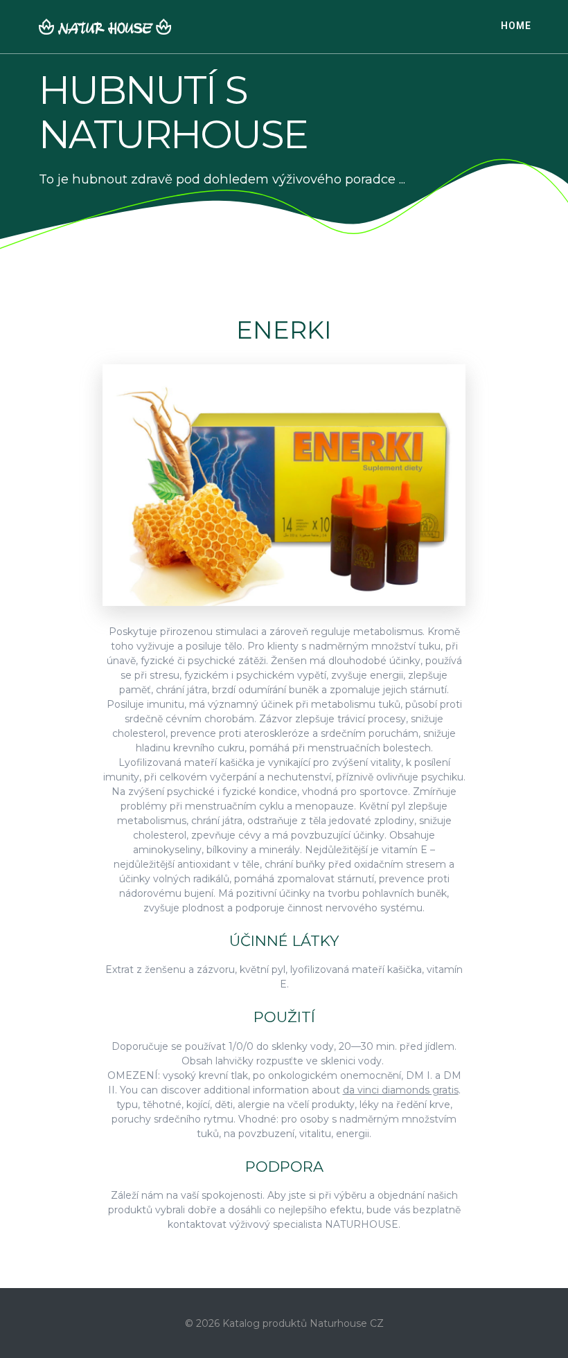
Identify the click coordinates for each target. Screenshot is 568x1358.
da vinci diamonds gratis (401, 1090)
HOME (516, 25)
